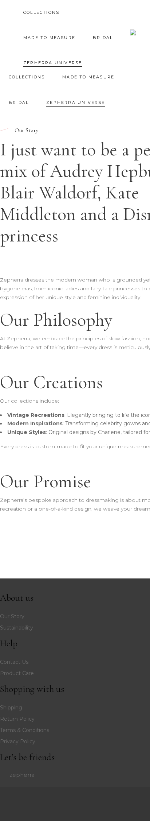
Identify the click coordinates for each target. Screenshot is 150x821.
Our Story (12, 616)
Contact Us (14, 662)
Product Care (17, 673)
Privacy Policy (17, 741)
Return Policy (17, 719)
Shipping (11, 707)
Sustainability (16, 627)
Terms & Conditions (24, 730)
